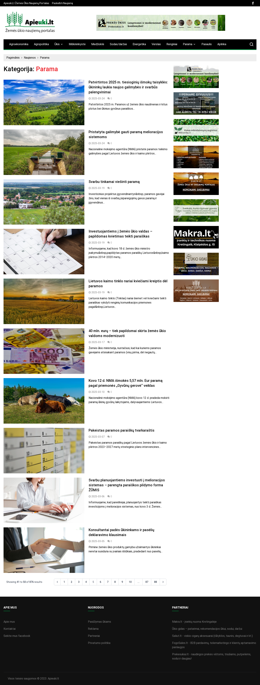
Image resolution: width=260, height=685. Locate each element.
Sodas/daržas (118, 44)
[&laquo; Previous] (57, 582)
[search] (251, 44)
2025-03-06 (98, 496)
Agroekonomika (18, 44)
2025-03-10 (98, 391)
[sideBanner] (215, 77)
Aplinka (221, 44)
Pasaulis (206, 44)
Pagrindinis (13, 57)
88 (155, 582)
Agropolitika (41, 44)
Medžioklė (97, 44)
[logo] (30, 22)
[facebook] (252, 3)
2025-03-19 (98, 188)
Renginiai (171, 44)
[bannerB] (160, 23)
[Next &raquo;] (163, 582)
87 (146, 582)
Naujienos (30, 57)
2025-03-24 (98, 98)
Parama (44, 57)
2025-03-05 (98, 541)
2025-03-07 (98, 436)
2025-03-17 (98, 342)
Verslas (156, 44)
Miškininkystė (77, 44)
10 (130, 582)
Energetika (139, 44)
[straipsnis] (44, 102)
